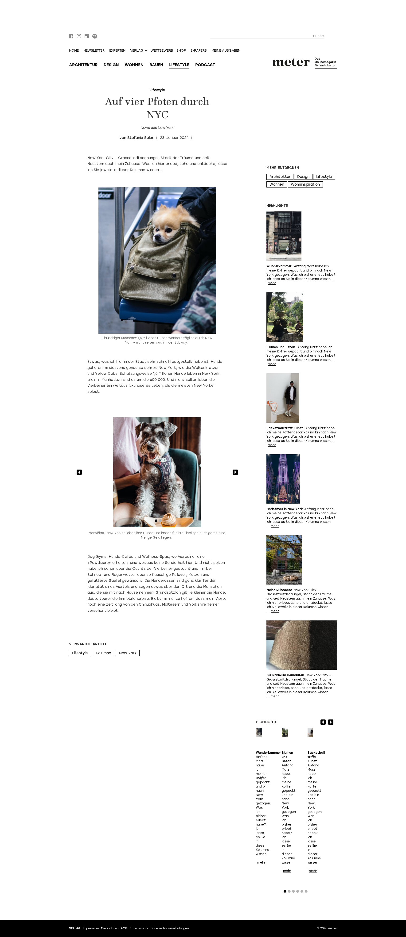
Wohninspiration (305, 184)
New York (128, 653)
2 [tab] (160, 521)
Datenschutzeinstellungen (170, 928)
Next (235, 472)
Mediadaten (109, 928)
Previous (79, 472)
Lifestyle (179, 64)
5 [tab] (302, 892)
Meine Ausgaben (225, 50)
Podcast (205, 64)
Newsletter (94, 50)
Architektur (83, 64)
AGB (124, 928)
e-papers (199, 50)
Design (111, 64)
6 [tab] (306, 892)
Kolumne (103, 653)
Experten (117, 50)
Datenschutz (138, 928)
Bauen (156, 64)
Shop (181, 50)
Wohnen (134, 64)
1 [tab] (156, 521)
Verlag (75, 928)
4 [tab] (297, 892)
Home (74, 50)
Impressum (91, 928)
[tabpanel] (157, 472)
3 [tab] (293, 892)
